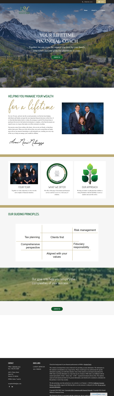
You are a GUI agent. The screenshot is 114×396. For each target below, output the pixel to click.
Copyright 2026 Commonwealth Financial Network (78, 390)
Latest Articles (39, 367)
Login (102, 2)
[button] (85, 10)
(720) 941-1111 (88, 2)
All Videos (37, 369)
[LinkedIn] (12, 386)
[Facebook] (9, 386)
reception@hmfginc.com (14, 383)
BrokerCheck (87, 364)
